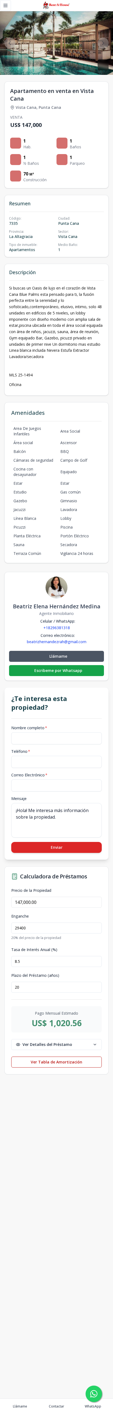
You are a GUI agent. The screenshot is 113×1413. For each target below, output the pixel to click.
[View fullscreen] (103, 64)
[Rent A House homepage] (57, 5)
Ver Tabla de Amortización (56, 1062)
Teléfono (20, 751)
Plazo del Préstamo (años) (35, 975)
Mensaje (19, 798)
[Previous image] (9, 43)
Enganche (20, 916)
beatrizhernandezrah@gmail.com (56, 641)
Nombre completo (29, 727)
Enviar (57, 847)
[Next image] (103, 43)
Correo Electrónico (29, 775)
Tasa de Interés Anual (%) (34, 950)
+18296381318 (56, 627)
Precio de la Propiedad (31, 890)
